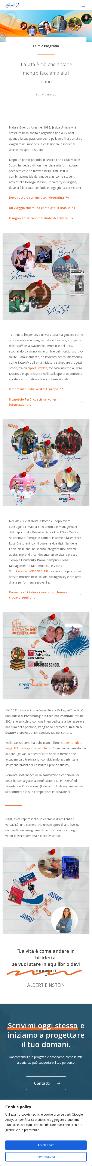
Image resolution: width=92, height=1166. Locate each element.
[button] (84, 5)
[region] (46, 1133)
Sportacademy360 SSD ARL (29, 571)
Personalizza (46, 1157)
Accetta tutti (46, 1145)
